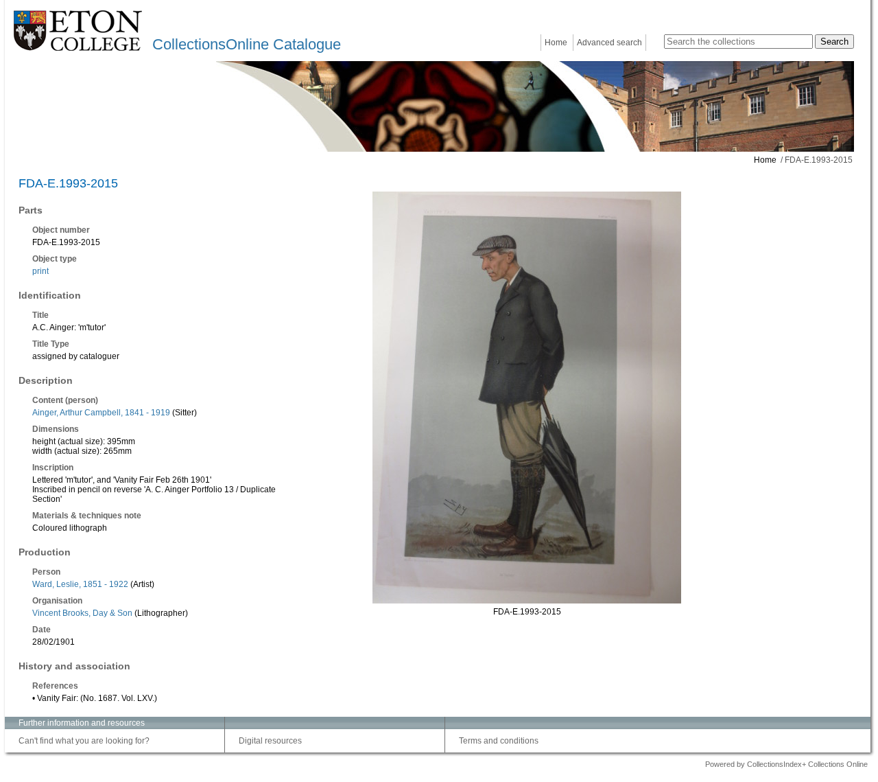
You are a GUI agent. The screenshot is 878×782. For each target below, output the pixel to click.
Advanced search (609, 42)
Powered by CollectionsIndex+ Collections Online (786, 764)
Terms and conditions (498, 741)
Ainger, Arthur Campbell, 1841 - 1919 (101, 412)
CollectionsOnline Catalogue (246, 44)
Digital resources (270, 741)
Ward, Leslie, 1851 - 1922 (80, 584)
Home (556, 42)
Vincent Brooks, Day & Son (82, 613)
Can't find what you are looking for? (84, 741)
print (40, 271)
